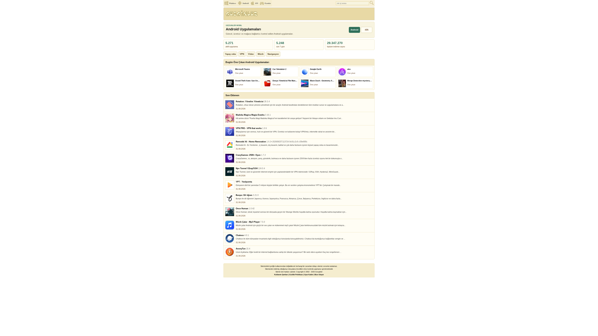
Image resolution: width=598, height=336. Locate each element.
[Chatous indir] (229, 238)
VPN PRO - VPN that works (251, 128)
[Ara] (372, 3)
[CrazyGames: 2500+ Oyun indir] (229, 158)
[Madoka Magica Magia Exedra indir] (229, 118)
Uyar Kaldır (308, 274)
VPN (242, 54)
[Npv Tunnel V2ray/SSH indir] (229, 171)
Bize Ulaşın (319, 274)
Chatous (242, 235)
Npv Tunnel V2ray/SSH (250, 168)
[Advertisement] (317, 15)
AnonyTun (243, 248)
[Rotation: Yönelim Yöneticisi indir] (229, 104)
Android (245, 3)
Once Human (245, 208)
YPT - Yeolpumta (244, 182)
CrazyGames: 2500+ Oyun (251, 155)
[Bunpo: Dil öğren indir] (229, 198)
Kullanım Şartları (281, 274)
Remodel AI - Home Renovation (271, 141)
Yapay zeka (230, 54)
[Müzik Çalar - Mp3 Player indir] (229, 225)
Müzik (260, 54)
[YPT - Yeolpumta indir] (229, 184)
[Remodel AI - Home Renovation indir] (229, 144)
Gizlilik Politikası (296, 274)
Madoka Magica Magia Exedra (253, 115)
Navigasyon (273, 54)
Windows (232, 3)
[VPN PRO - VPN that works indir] (229, 131)
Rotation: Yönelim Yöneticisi (253, 101)
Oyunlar (268, 3)
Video (251, 54)
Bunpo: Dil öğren (247, 195)
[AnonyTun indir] (229, 251)
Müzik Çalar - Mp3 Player (250, 222)
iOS (256, 3)
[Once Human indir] (229, 211)
